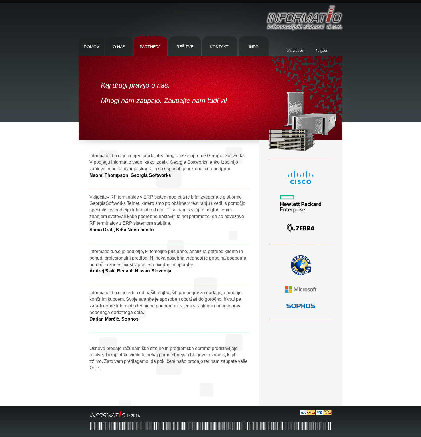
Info (254, 46)
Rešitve (184, 46)
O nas (119, 46)
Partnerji (151, 46)
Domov (91, 46)
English (322, 50)
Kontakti (220, 46)
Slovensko (295, 50)
